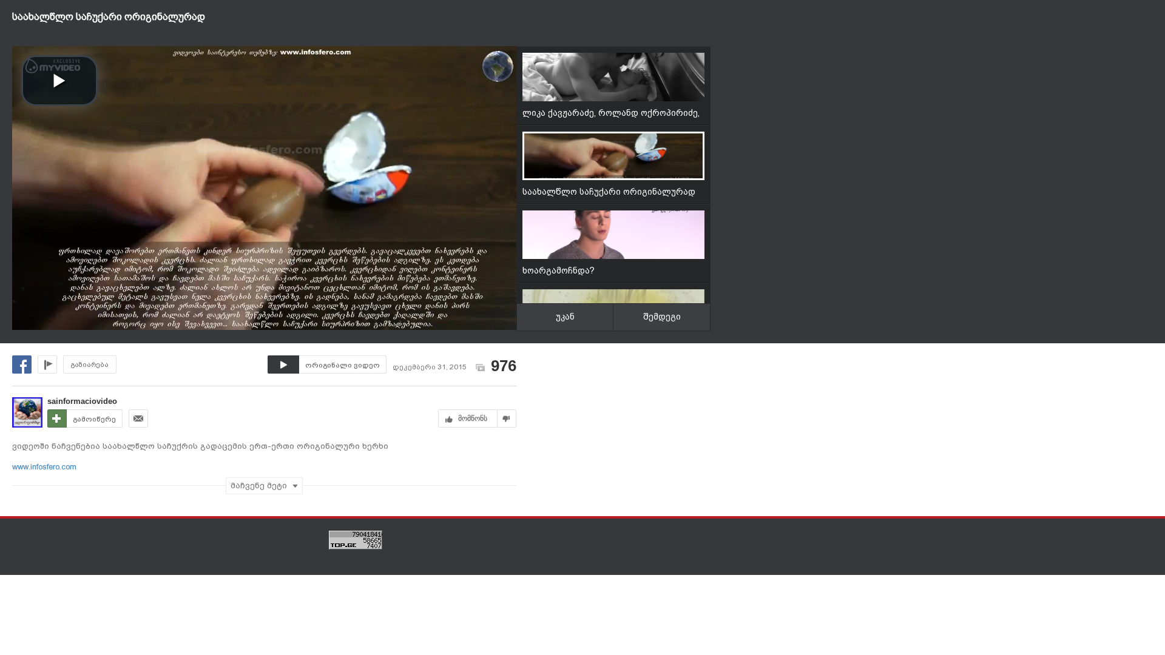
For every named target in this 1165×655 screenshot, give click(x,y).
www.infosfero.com (44, 466)
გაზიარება (90, 365)
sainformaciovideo (82, 401)
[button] (59, 80)
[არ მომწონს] (507, 418)
